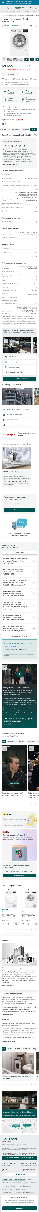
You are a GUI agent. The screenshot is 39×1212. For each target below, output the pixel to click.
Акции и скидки (7, 1179)
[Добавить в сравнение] (31, 26)
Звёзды (21, 741)
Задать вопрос (19, 553)
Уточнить (10, 74)
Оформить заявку (19, 875)
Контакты (30, 1179)
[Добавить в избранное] (36, 26)
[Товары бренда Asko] (5, 11)
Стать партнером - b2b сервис (21, 1158)
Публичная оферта (8, 1192)
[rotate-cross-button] (34, 561)
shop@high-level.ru (28, 1170)
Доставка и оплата (30, 1183)
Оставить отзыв (20, 510)
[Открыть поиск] (31, 7)
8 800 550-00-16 (25, 1149)
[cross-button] (36, 2)
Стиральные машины (13, 15)
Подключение (6, 1183)
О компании (5, 1186)
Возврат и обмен (16, 1186)
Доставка (29, 1003)
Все (3, 741)
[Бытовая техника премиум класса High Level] (19, 7)
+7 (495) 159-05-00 (9, 1164)
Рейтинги (26, 1049)
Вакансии (26, 1186)
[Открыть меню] (3, 7)
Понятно (19, 1208)
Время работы (6, 1165)
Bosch (22, 15)
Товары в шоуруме (19, 1179)
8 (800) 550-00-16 (28, 1164)
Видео (35, 1049)
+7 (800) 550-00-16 (20, 649)
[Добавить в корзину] (16, 924)
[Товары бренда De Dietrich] (12, 11)
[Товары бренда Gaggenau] (34, 11)
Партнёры (31, 741)
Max (14, 647)
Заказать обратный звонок (29, 1165)
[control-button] (35, 804)
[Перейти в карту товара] (10, 899)
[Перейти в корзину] (36, 7)
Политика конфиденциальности (25, 1192)
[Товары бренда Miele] (27, 11)
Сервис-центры (17, 1183)
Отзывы (11, 1189)
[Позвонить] (7, 7)
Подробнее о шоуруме (19, 378)
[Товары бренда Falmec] (19, 11)
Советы (18, 1049)
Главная (4, 15)
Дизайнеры (12, 741)
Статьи (10, 1049)
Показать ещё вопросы (19, 636)
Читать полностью (9, 164)
